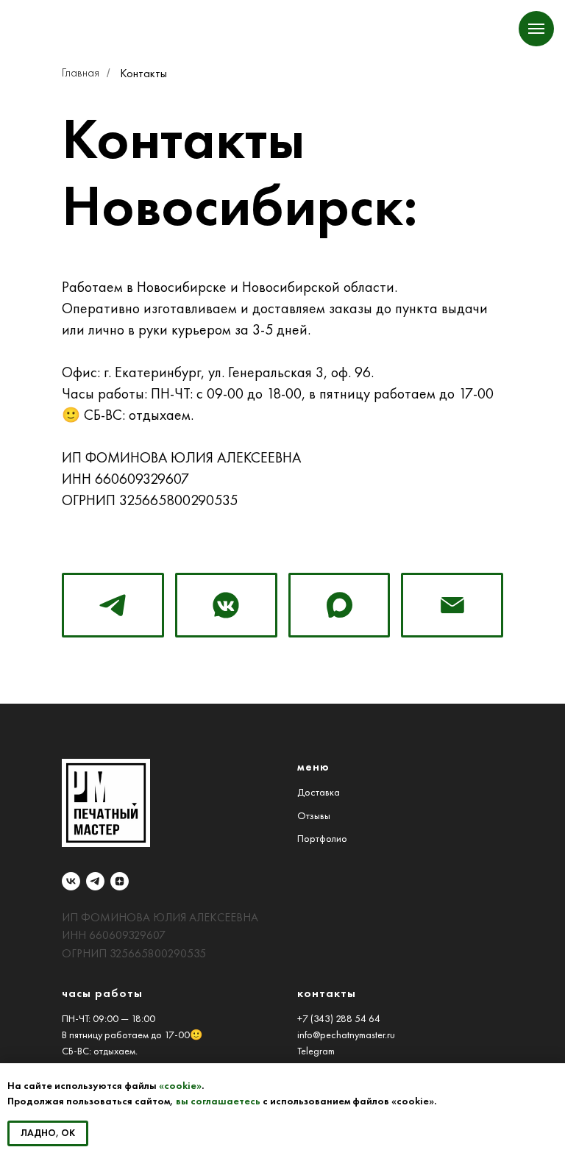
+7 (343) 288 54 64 (338, 1018)
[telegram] (95, 881)
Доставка (318, 792)
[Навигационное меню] (536, 29)
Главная (80, 72)
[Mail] (452, 605)
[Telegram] (113, 605)
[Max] (339, 605)
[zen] (119, 881)
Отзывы (313, 816)
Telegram (316, 1051)
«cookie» (180, 1085)
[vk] (71, 881)
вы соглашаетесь (218, 1100)
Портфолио (322, 838)
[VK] (226, 605)
